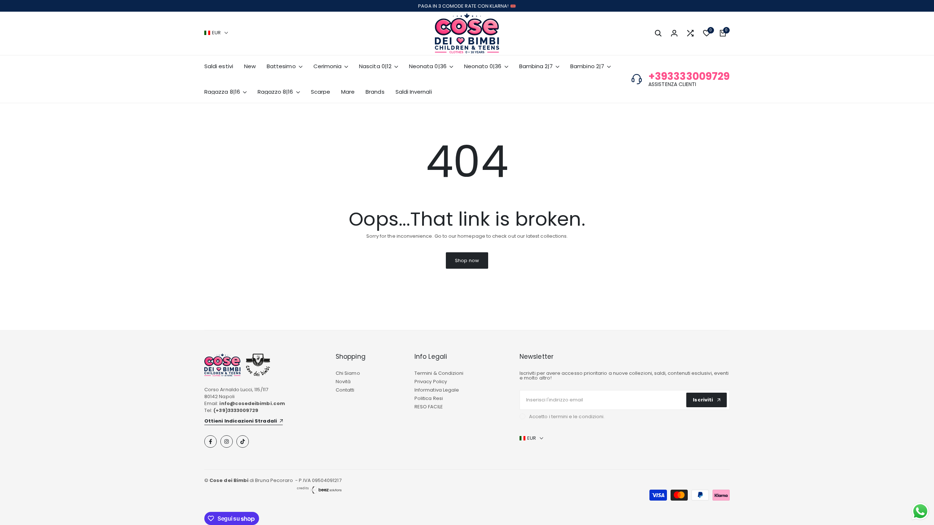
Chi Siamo (348, 373)
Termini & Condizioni (438, 373)
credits (303, 488)
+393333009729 (689, 76)
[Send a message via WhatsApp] (920, 511)
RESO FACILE (428, 406)
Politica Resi (428, 398)
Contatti (345, 389)
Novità (343, 381)
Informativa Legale (436, 389)
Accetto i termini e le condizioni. (567, 416)
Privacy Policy (430, 381)
